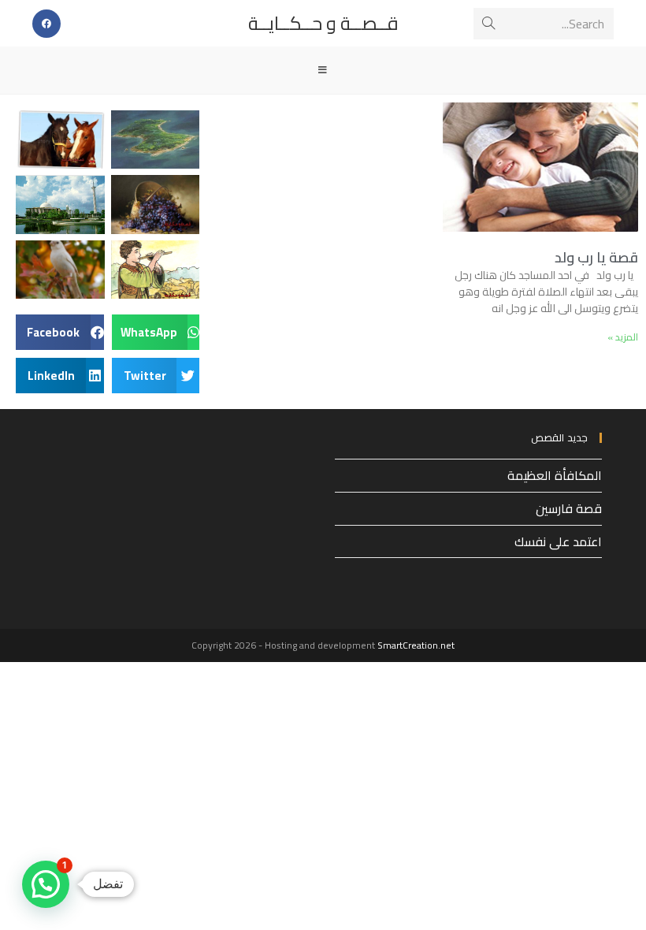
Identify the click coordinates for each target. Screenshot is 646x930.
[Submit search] (488, 23)
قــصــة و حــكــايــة (323, 23)
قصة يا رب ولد (596, 257)
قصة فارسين (569, 508)
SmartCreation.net (416, 645)
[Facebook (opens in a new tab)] (46, 23)
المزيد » (622, 337)
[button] (156, 332)
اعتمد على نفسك (558, 541)
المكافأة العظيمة (554, 475)
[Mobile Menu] (323, 70)
